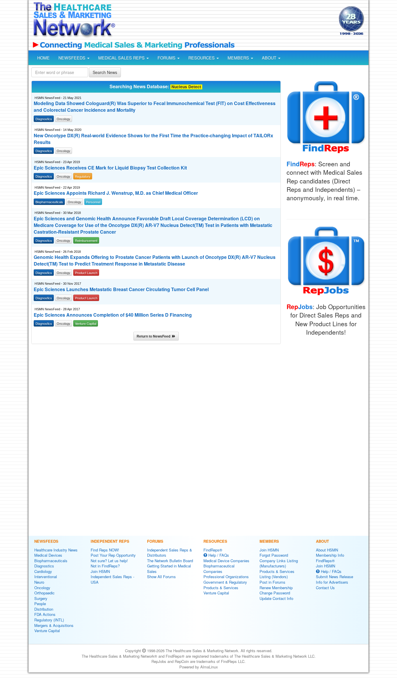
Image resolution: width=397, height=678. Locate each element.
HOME (43, 58)
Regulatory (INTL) (49, 620)
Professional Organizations (226, 576)
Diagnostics (44, 566)
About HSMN (327, 550)
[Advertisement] (226, 21)
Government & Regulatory (225, 582)
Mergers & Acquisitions (54, 625)
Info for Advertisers (332, 582)
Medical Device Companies (226, 560)
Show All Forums (161, 576)
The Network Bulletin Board (170, 560)
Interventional (45, 576)
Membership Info (330, 555)
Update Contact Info (276, 598)
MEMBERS (239, 58)
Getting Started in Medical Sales (169, 568)
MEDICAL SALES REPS (122, 58)
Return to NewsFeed (154, 336)
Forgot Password (274, 555)
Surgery (40, 598)
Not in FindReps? (105, 566)
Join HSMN (100, 571)
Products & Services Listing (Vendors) (277, 574)
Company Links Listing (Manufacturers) (279, 563)
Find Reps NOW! (105, 550)
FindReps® (212, 550)
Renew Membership (276, 587)
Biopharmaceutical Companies (219, 568)
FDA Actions (45, 614)
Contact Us (325, 587)
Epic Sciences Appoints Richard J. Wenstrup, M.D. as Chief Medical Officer (116, 193)
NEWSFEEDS (72, 58)
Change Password (275, 593)
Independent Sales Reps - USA (112, 579)
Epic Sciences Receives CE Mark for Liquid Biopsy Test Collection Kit (110, 168)
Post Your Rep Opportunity (113, 555)
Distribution (43, 609)
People (40, 603)
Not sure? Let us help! (109, 560)
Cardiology (43, 571)
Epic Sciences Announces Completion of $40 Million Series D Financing (113, 315)
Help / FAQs (218, 555)
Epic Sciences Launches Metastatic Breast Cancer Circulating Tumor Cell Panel (121, 289)
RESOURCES (202, 58)
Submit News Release (334, 576)
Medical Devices (48, 555)
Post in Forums (272, 582)
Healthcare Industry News (56, 550)
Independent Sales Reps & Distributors (169, 552)
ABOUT (270, 58)
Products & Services (220, 587)
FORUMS (167, 58)
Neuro (39, 582)
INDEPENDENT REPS (110, 541)
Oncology (42, 587)
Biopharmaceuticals (50, 560)
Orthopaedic (44, 593)
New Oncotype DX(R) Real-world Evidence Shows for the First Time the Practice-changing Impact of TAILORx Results (153, 138)
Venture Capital (47, 630)
